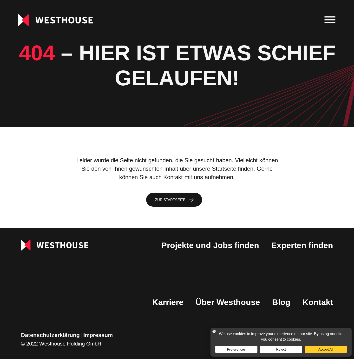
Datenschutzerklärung (50, 335)
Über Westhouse (228, 302)
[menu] (330, 20)
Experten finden (302, 245)
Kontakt (317, 302)
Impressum (98, 335)
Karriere (168, 302)
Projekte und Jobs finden (210, 245)
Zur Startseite (170, 200)
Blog (281, 302)
